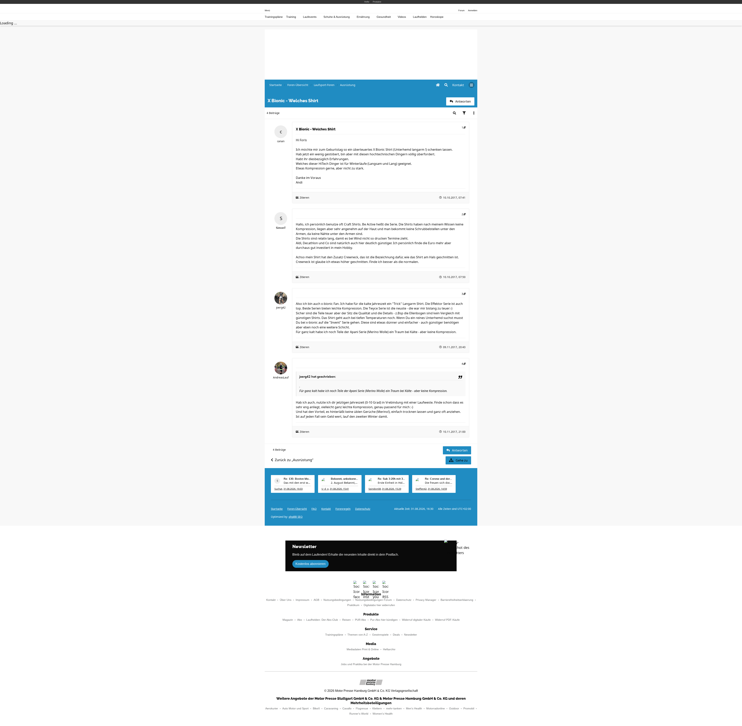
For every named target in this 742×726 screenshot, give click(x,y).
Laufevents (310, 16)
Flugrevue (362, 708)
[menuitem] (458, 85)
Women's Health (383, 713)
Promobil (468, 708)
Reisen (346, 619)
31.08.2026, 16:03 (293, 489)
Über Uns (285, 599)
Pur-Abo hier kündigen (384, 619)
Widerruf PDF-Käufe (447, 619)
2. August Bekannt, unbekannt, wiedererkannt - (344, 483)
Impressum (302, 599)
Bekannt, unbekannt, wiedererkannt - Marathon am (344, 479)
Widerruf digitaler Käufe (416, 619)
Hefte (366, 2)
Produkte (377, 2)
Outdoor (454, 708)
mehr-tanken (394, 708)
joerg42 (281, 307)
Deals (396, 634)
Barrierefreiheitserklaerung (457, 599)
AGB (316, 599)
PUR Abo (360, 619)
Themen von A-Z (357, 634)
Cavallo (346, 708)
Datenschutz (362, 509)
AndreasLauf (281, 377)
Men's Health (414, 708)
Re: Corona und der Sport (438, 479)
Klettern (377, 708)
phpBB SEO (296, 517)
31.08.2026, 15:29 (391, 489)
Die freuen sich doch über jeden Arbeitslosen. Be (438, 483)
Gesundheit (384, 16)
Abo (299, 619)
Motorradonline (435, 708)
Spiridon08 (374, 489)
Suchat (278, 489)
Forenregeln (343, 509)
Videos (402, 16)
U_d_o (325, 489)
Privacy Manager (426, 599)
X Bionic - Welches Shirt (315, 129)
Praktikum (353, 605)
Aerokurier (271, 708)
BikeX (316, 708)
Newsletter (410, 634)
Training (291, 16)
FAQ (314, 509)
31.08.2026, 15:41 (339, 489)
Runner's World (358, 713)
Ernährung (363, 16)
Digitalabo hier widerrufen (379, 605)
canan (280, 141)
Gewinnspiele (380, 634)
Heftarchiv (389, 649)
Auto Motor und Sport (295, 708)
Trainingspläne (274, 16)
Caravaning (331, 708)
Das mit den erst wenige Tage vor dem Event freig (297, 483)
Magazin (288, 619)
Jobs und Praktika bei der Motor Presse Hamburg (371, 664)
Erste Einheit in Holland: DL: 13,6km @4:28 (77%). (391, 483)
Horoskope (436, 16)
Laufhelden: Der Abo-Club (322, 619)
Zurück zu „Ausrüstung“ (294, 459)
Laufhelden (420, 16)
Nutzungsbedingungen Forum (373, 599)
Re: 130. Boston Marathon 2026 (297, 479)
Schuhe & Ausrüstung (336, 16)
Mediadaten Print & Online (363, 649)
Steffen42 (421, 489)
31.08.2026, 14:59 (437, 489)
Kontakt (271, 599)
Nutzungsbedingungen (337, 599)
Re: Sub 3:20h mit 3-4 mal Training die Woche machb (391, 479)
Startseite (277, 509)
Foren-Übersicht (297, 509)
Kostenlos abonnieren (310, 563)
